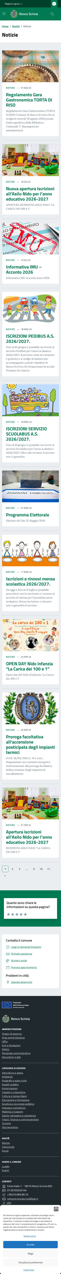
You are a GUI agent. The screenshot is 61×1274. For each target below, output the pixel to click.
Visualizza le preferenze (30, 1262)
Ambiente (7, 1077)
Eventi (5, 1170)
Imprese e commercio (13, 1108)
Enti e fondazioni (11, 1045)
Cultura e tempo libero (14, 1096)
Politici (5, 1049)
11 (48, 869)
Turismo (6, 1123)
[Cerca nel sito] (52, 14)
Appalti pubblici (10, 1084)
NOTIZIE (11, 87)
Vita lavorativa (10, 1127)
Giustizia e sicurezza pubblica (18, 1104)
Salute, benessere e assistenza (19, 1115)
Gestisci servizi (30, 1236)
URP (9, 1203)
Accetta (30, 1244)
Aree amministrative (13, 1038)
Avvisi (5, 1151)
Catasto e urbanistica (13, 1092)
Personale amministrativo (16, 1053)
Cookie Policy (28, 1269)
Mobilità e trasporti (12, 1112)
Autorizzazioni (10, 1088)
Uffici (5, 1041)
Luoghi (5, 1166)
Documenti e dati (11, 1057)
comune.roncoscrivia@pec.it (22, 1199)
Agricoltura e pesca (12, 1073)
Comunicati (8, 1147)
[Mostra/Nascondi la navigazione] (4, 14)
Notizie (6, 1143)
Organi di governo (12, 1034)
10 (41, 869)
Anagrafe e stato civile (14, 1080)
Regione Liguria (12, 3)
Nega (30, 1253)
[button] (56, 1209)
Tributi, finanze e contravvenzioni (20, 1119)
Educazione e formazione (15, 1100)
